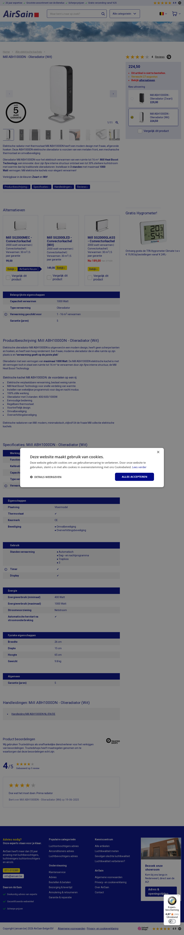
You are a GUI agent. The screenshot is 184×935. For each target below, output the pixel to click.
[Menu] (178, 897)
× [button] (158, 452)
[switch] (172, 921)
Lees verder (139, 467)
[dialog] (92, 467)
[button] (45, 477)
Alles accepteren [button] (134, 476)
